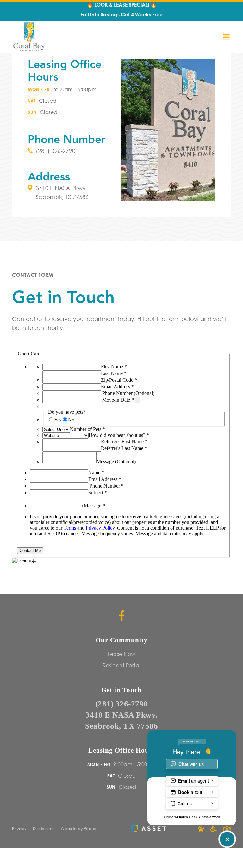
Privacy (19, 828)
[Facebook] (121, 615)
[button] (229, 37)
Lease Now (121, 654)
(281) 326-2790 (121, 704)
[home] (29, 37)
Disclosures (44, 828)
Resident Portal (121, 665)
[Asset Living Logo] (150, 828)
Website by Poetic (79, 828)
